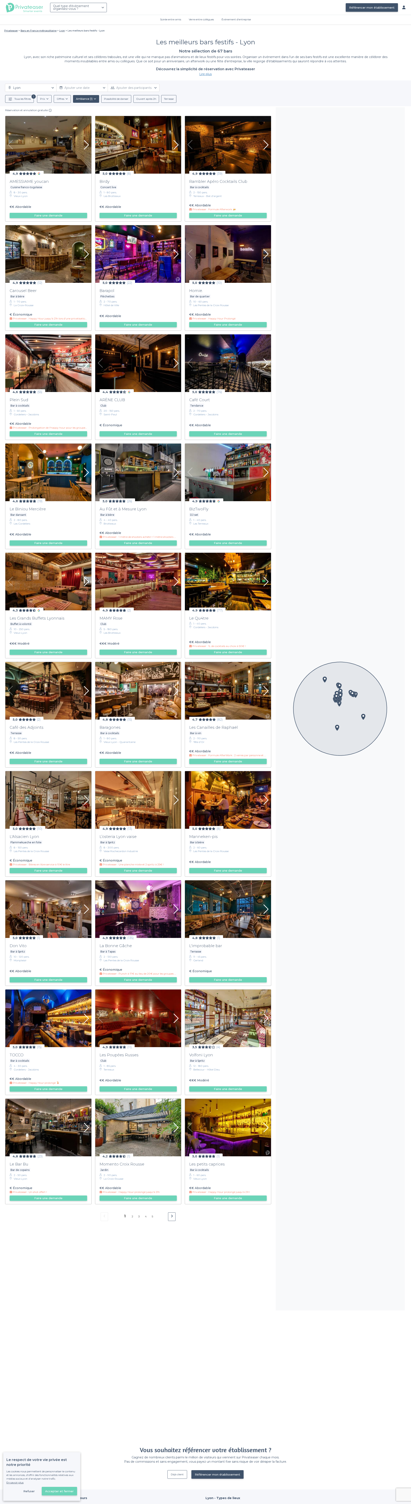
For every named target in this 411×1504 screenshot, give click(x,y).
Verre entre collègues (201, 19)
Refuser (29, 1491)
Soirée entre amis (170, 19)
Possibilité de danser (116, 98)
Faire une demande (48, 215)
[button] (337, 728)
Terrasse (169, 98)
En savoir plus (15, 1482)
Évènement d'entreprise (236, 19)
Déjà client (177, 1474)
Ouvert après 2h (146, 98)
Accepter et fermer (59, 1491)
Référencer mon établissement (372, 7)
